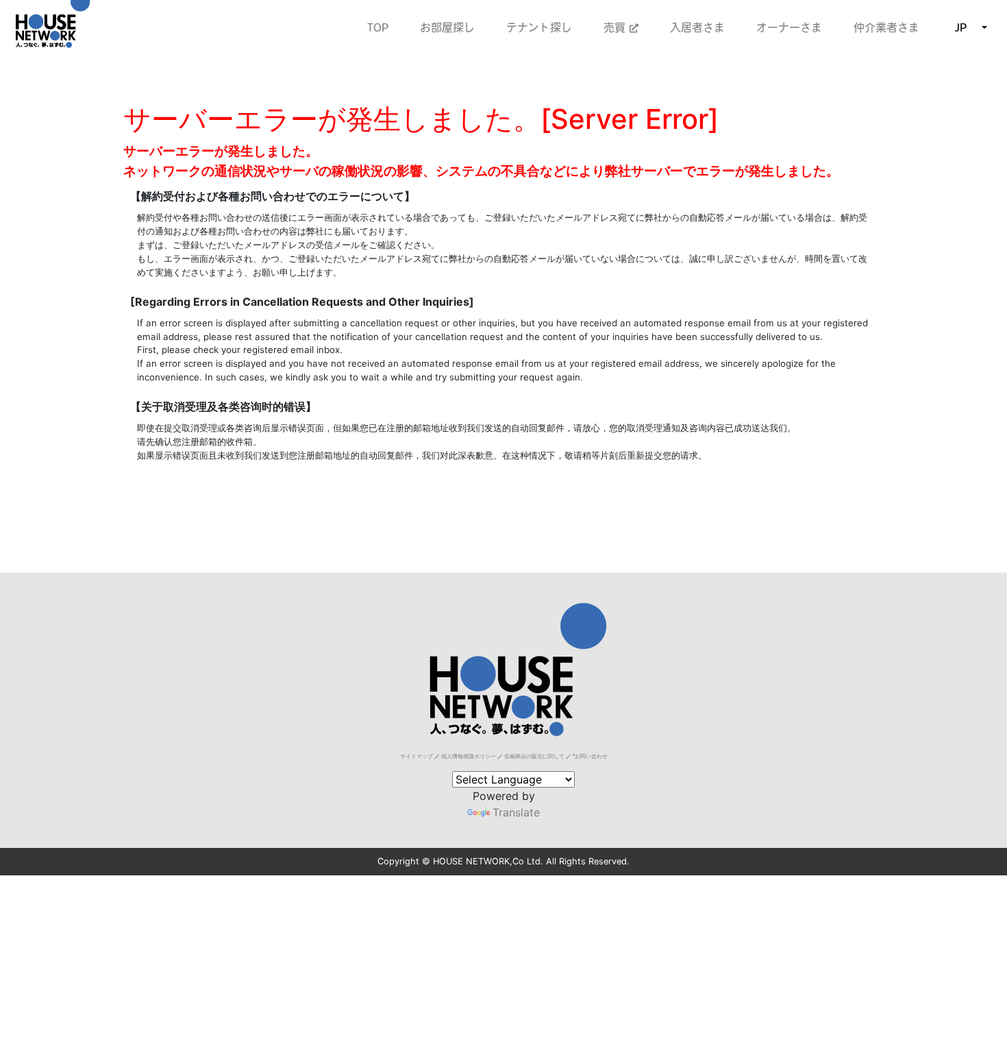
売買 (617, 27)
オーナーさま (789, 27)
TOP (377, 27)
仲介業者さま (886, 27)
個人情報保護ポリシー (468, 756)
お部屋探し (447, 27)
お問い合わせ (591, 756)
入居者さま (697, 27)
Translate (516, 812)
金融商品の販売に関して (534, 756)
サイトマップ (416, 756)
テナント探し (539, 27)
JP (961, 27)
